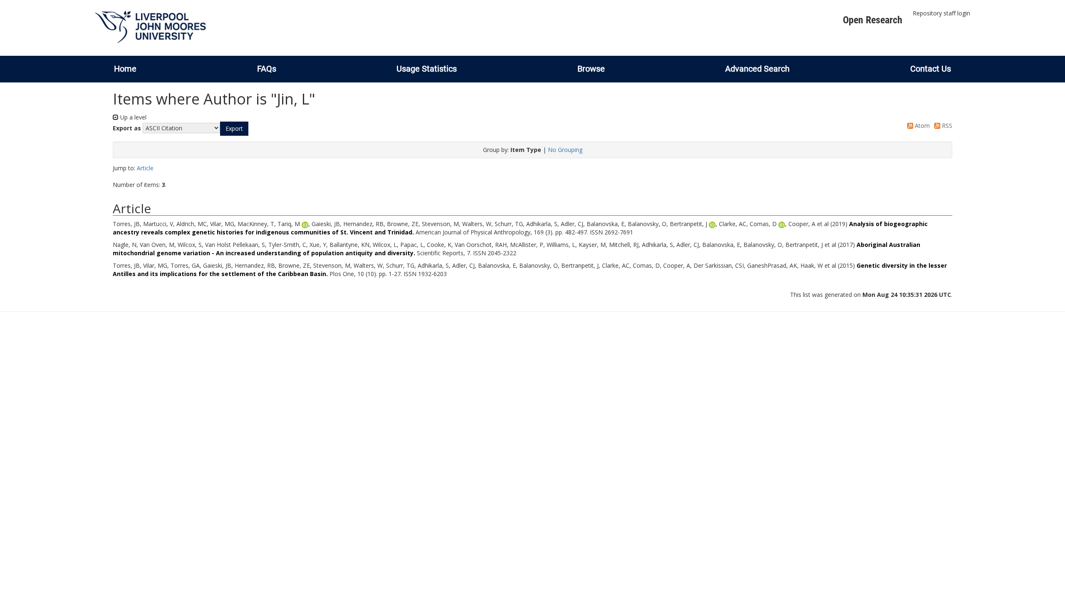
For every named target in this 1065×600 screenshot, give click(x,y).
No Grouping (565, 150)
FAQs (266, 69)
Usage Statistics (426, 69)
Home (125, 69)
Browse (591, 69)
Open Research (872, 20)
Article (145, 168)
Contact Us (930, 69)
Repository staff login (941, 13)
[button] (234, 129)
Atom (921, 125)
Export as (127, 128)
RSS (946, 125)
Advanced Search (757, 69)
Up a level (132, 117)
